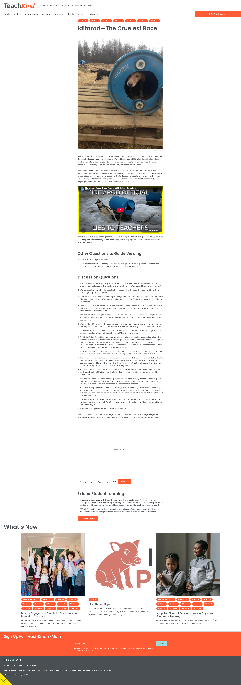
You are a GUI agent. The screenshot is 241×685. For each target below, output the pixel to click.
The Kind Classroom (76, 14)
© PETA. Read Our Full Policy (14, 670)
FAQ (14, 666)
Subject (17, 14)
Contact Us (7, 666)
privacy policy (140, 648)
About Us (94, 14)
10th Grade (130, 21)
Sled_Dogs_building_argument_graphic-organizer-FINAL (97, 482)
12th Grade (154, 21)
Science (93, 599)
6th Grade (83, 21)
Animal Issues (31, 14)
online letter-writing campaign (108, 502)
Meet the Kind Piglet (100, 604)
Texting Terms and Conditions (59, 670)
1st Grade (60, 599)
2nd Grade (72, 599)
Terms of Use (76, 670)
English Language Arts (30, 599)
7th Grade (94, 21)
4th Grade (38, 604)
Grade (7, 14)
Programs (58, 14)
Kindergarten (47, 599)
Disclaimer (31, 670)
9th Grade (118, 21)
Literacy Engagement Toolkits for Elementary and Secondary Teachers (49, 615)
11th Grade (142, 21)
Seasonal (46, 14)
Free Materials (31, 666)
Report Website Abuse (90, 670)
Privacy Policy (42, 670)
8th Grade (106, 21)
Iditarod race (93, 159)
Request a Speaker (88, 518)
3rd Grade (26, 604)
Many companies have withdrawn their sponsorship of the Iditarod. (110, 500)
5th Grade (50, 604)
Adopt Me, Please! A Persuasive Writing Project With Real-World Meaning (185, 615)
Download (125, 482)
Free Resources (221, 14)
